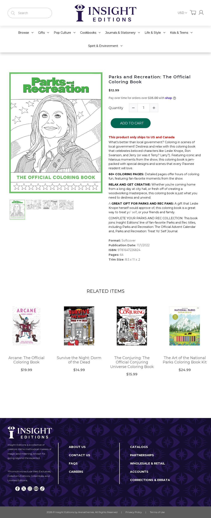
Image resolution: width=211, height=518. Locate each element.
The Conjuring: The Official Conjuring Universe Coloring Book (132, 362)
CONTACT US (79, 455)
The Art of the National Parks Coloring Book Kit (185, 360)
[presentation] (5, 209)
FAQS (73, 463)
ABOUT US (77, 447)
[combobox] (30, 13)
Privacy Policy (133, 512)
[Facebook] (17, 488)
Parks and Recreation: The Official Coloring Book (150, 79)
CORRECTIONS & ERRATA (150, 480)
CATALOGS (139, 447)
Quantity (116, 108)
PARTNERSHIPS (142, 455)
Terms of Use (157, 512)
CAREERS (76, 472)
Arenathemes (86, 512)
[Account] (201, 12)
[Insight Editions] (105, 13)
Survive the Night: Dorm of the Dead (79, 360)
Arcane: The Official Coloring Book (26, 360)
